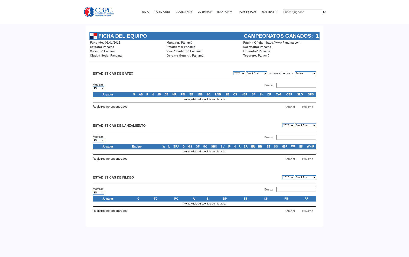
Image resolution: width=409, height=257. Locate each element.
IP (229, 146)
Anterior (290, 106)
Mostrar (98, 84)
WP (293, 146)
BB (191, 94)
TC (155, 198)
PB (286, 198)
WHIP (310, 146)
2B (159, 94)
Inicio (145, 11)
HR (174, 94)
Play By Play (247, 11)
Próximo (307, 106)
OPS (311, 94)
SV (223, 146)
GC (205, 146)
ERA (176, 146)
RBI (182, 94)
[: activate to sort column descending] (97, 94)
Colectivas (184, 11)
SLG (300, 94)
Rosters (268, 11)
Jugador (107, 94)
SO (208, 94)
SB (227, 94)
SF (253, 94)
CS (235, 94)
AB (141, 94)
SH (261, 94)
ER (246, 146)
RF (306, 198)
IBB (199, 94)
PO (176, 198)
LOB (218, 94)
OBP (289, 94)
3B (166, 94)
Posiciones (162, 11)
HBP (244, 94)
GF (198, 146)
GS (190, 146)
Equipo (137, 146)
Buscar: (269, 85)
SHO (214, 146)
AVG (278, 94)
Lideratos (204, 11)
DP (269, 94)
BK (301, 146)
